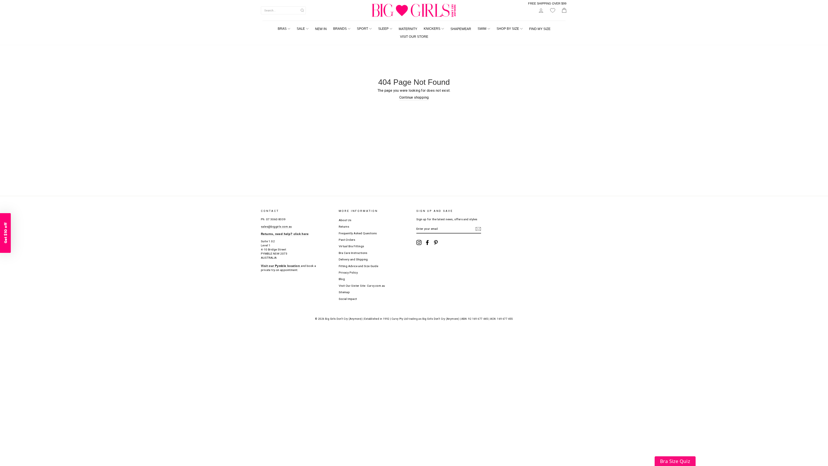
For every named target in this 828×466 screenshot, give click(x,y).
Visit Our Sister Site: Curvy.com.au (362, 285)
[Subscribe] (478, 228)
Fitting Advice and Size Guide (358, 266)
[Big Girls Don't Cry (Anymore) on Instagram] (419, 242)
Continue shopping (414, 97)
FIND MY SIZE (539, 29)
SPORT (362, 28)
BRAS (282, 28)
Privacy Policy (348, 272)
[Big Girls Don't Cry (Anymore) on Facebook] (427, 242)
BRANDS (340, 28)
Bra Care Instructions (353, 253)
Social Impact (348, 299)
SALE (301, 28)
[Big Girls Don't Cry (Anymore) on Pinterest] (435, 242)
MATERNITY (408, 29)
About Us (345, 220)
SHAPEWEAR (460, 29)
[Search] (302, 10)
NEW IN (321, 29)
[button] (675, 461)
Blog (342, 279)
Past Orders (347, 239)
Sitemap (344, 292)
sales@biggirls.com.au (276, 226)
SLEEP (383, 28)
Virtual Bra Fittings (351, 246)
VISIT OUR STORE (414, 36)
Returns (344, 226)
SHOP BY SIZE (508, 28)
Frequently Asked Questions (358, 233)
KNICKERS (432, 28)
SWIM (482, 28)
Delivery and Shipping (353, 259)
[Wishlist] (553, 10)
